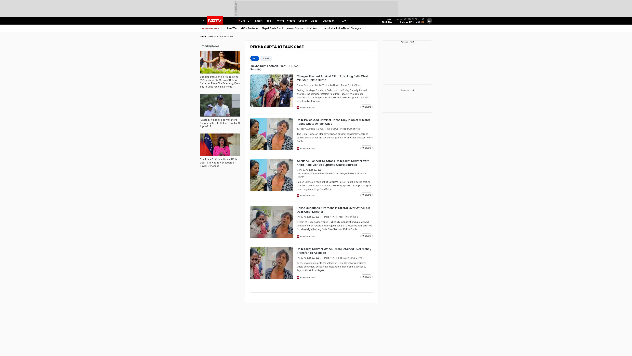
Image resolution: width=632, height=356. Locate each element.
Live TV (245, 20)
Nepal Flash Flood (272, 28)
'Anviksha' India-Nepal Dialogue (342, 28)
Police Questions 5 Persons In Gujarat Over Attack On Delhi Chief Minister (333, 209)
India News (333, 85)
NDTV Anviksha (249, 28)
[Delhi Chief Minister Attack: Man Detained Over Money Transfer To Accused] (271, 263)
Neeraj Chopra (295, 28)
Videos (291, 20)
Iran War (232, 28)
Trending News (210, 46)
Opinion (302, 20)
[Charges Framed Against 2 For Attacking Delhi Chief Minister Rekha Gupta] (271, 91)
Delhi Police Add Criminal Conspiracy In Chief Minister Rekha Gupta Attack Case (333, 121)
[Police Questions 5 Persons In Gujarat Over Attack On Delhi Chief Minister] (271, 222)
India (269, 20)
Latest (259, 20)
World (280, 20)
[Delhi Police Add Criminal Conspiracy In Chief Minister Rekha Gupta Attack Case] (271, 134)
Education (328, 20)
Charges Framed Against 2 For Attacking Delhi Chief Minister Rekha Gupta (332, 78)
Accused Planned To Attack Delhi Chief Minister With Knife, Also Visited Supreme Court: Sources (333, 162)
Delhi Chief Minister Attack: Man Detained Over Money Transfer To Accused (334, 250)
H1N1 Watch (313, 28)
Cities (314, 20)
